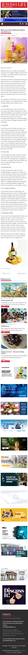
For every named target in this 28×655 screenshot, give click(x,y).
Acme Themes (18, 652)
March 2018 (7, 332)
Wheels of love (6, 273)
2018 (3, 268)
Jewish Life (14, 35)
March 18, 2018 (5, 324)
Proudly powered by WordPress (11, 650)
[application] (14, 14)
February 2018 (8, 268)
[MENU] (26, 24)
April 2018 (7, 306)
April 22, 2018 (5, 298)
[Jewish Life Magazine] (14, 21)
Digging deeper (21, 273)
